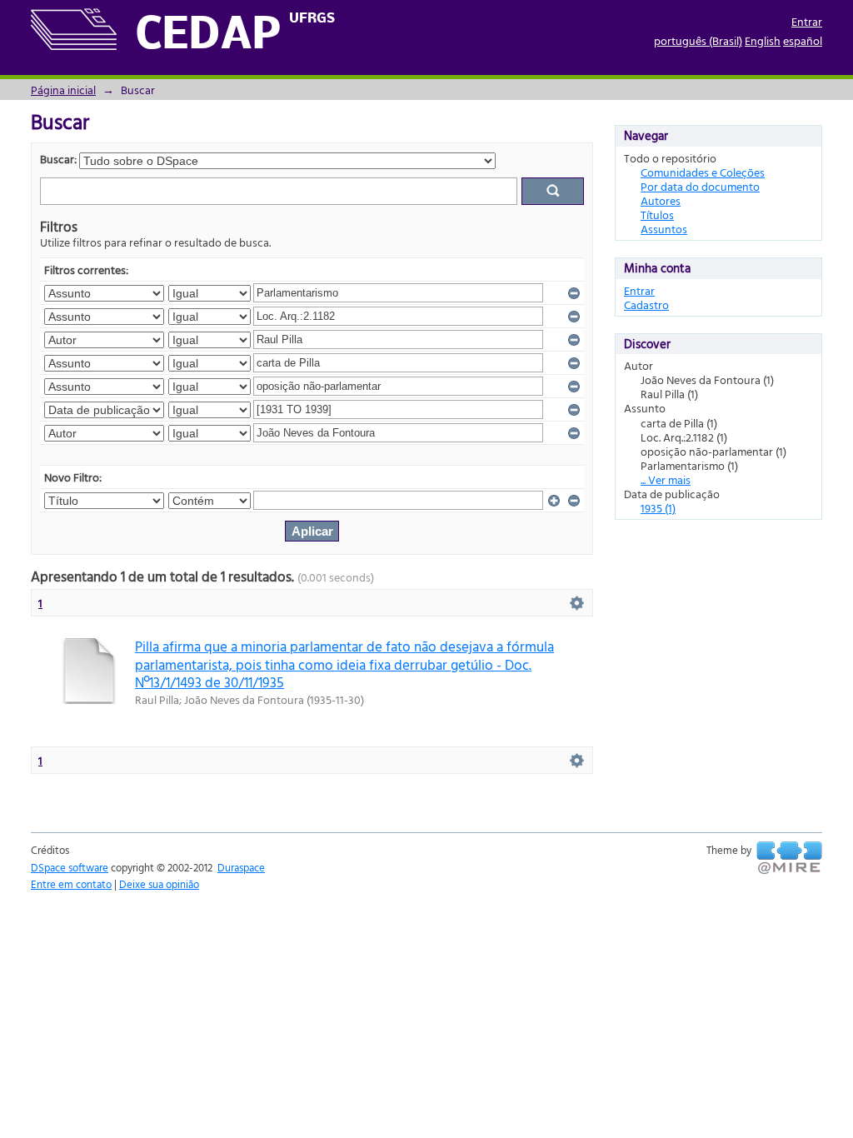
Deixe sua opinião (159, 884)
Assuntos (664, 228)
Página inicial (63, 89)
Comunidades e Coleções (703, 172)
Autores (661, 200)
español (802, 40)
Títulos (657, 214)
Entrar (806, 21)
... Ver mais (666, 479)
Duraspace (241, 867)
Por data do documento (700, 186)
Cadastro (646, 304)
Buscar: (58, 158)
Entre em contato (71, 884)
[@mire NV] (789, 858)
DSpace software (69, 867)
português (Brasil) (698, 40)
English (763, 40)
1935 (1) (658, 508)
